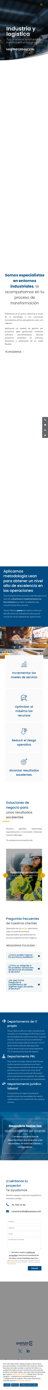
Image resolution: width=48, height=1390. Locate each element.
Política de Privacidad (11, 1263)
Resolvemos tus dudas (20, 945)
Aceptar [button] (7, 1385)
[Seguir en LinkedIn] (27, 1351)
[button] (45, 419)
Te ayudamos (13, 351)
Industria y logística (21, 31)
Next (42, 875)
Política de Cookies (23, 1381)
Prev (5, 875)
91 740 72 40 (19, 1204)
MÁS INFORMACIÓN (20, 49)
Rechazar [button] (15, 1385)
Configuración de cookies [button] (28, 1385)
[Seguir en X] (20, 1351)
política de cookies (20, 1374)
